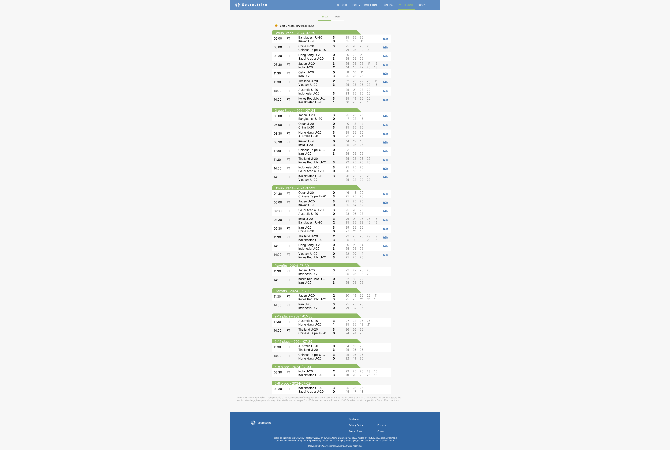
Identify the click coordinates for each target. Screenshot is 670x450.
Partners (381, 425)
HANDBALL (389, 4)
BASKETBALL (371, 4)
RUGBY (422, 4)
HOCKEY (355, 4)
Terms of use (355, 431)
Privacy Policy (356, 425)
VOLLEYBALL (406, 4)
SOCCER (342, 4)
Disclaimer (354, 419)
